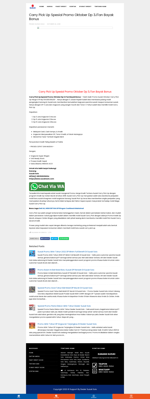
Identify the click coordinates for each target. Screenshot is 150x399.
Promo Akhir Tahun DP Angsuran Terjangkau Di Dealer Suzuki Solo (67, 324)
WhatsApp (64, 238)
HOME (41, 6)
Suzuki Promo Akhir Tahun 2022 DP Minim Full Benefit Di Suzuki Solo (67, 251)
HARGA (50, 6)
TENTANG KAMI (100, 6)
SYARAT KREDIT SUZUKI (36, 367)
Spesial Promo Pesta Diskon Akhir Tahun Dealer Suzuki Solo (64, 306)
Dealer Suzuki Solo (88, 389)
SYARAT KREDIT (85, 6)
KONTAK (73, 6)
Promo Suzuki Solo (37, 24)
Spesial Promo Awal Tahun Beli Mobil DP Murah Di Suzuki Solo (65, 288)
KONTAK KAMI (33, 371)
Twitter (55, 238)
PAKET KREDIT (61, 6)
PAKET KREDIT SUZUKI (36, 360)
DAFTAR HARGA (34, 356)
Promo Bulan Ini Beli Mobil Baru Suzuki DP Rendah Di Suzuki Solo (66, 270)
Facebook (45, 238)
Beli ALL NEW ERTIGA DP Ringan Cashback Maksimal (61, 208)
